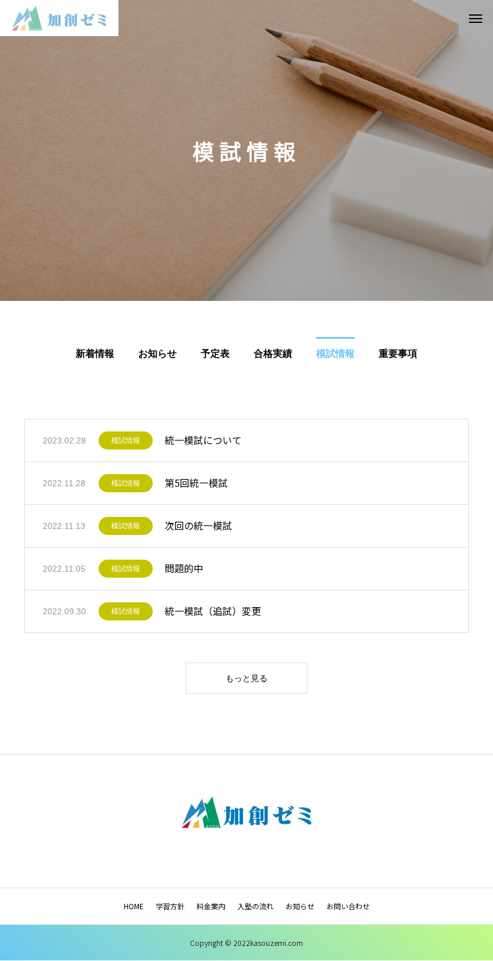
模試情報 (125, 440)
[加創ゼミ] (59, 18)
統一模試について (203, 440)
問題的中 (184, 568)
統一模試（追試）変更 (213, 611)
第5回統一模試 (196, 482)
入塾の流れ (255, 906)
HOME (134, 906)
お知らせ (300, 906)
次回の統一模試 (198, 525)
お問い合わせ (348, 906)
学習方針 (170, 906)
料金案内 (211, 906)
